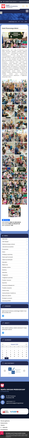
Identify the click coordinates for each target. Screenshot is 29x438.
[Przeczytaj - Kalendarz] (15, 340)
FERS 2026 (4, 239)
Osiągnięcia (5, 275)
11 (10, 352)
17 (6, 354)
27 (18, 356)
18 (10, 354)
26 (14, 356)
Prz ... (22, 21)
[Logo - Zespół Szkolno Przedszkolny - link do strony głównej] (10, 6)
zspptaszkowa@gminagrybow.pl (23, 6)
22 (26, 354)
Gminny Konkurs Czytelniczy (9, 293)
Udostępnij (6, 220)
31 (6, 358)
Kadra (3, 252)
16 (2, 354)
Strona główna (5, 421)
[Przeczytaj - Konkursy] (15, 306)
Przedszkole (5, 249)
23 (2, 356)
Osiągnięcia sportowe (7, 277)
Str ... (18, 21)
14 (22, 352)
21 (22, 354)
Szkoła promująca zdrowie (8, 244)
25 (10, 356)
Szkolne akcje (5, 290)
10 (6, 352)
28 (22, 356)
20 (18, 354)
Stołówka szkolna (6, 267)
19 (14, 354)
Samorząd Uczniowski (7, 257)
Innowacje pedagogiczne (8, 285)
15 (26, 352)
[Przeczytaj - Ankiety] (15, 323)
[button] (1, 1)
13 (18, 352)
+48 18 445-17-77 (26, 6)
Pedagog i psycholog (7, 254)
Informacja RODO (6, 300)
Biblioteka (4, 272)
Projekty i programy (7, 288)
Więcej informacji (3, 316)
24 (6, 356)
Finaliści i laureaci (6, 280)
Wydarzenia (5, 264)
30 (2, 358)
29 (26, 356)
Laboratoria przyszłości (8, 246)
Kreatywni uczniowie (7, 298)
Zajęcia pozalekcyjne (7, 259)
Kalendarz (4, 262)
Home (15, 21)
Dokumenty (4, 423)
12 (14, 352)
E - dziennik (4, 427)
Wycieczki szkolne (6, 295)
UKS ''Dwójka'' (5, 241)
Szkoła (3, 425)
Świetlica (4, 270)
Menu (6, 235)
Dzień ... (26, 21)
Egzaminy (4, 282)
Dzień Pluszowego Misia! (10, 28)
